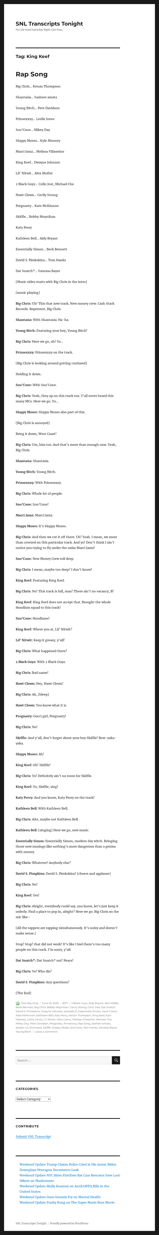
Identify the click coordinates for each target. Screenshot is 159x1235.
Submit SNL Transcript (33, 1136)
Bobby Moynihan (58, 1007)
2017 (65, 1003)
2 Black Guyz (79, 1003)
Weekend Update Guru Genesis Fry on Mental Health (60, 1197)
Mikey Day (22, 1023)
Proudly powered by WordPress (69, 1223)
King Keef (98, 1015)
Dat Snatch (108, 1007)
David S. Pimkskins (28, 1011)
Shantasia (35, 1027)
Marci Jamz (64, 1019)
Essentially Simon (89, 1011)
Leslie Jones (34, 1019)
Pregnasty (56, 1023)
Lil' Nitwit (49, 1019)
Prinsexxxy (70, 1023)
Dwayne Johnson (52, 1011)
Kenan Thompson (80, 1015)
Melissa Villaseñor (83, 1019)
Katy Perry (61, 1015)
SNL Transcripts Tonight (49, 23)
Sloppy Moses (60, 1027)
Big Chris (40, 1007)
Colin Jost (94, 1007)
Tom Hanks (90, 1027)
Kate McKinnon (25, 1015)
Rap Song (32, 74)
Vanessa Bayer (108, 1027)
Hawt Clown (109, 1011)
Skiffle (47, 1027)
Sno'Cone (76, 1027)
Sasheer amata (101, 1023)
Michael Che (104, 1019)
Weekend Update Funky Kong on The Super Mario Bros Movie (67, 1202)
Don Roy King (29, 1003)
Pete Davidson (39, 1023)
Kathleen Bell (45, 1015)
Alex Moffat (111, 1003)
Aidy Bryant (96, 1003)
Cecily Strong (78, 1007)
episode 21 (70, 1011)
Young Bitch (23, 1031)
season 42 (22, 1027)
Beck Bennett (24, 1007)
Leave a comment (46, 1031)
